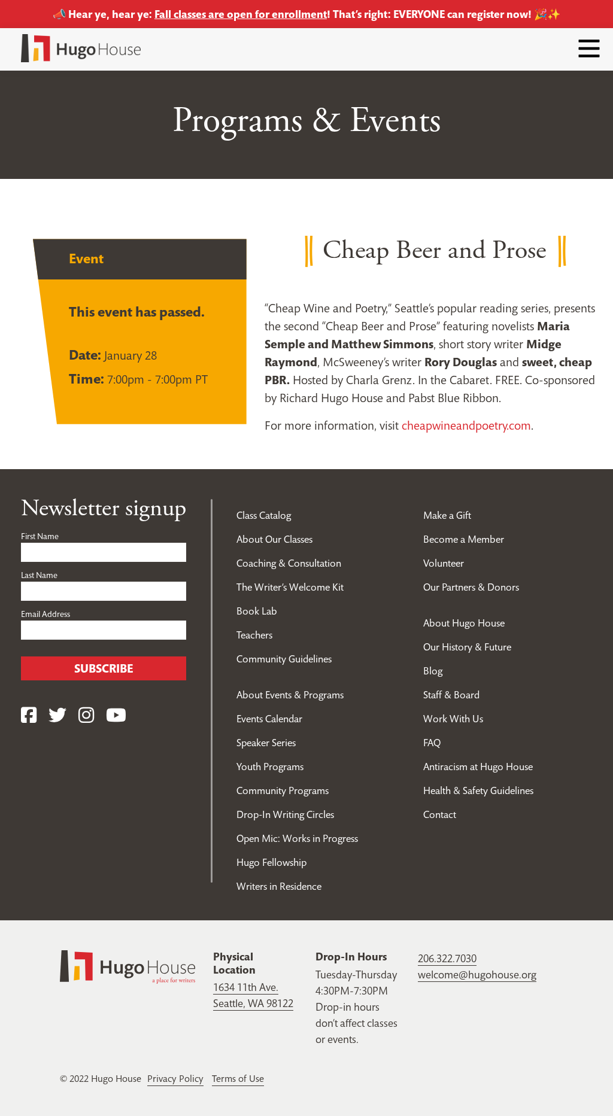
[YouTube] (116, 715)
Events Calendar (269, 718)
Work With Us (453, 718)
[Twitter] (57, 715)
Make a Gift (447, 515)
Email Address (45, 614)
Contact (439, 814)
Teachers (254, 634)
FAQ (432, 742)
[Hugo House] (127, 966)
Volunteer (443, 563)
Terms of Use (238, 1078)
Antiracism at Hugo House (478, 766)
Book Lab (256, 611)
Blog (432, 670)
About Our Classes (274, 539)
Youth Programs (270, 766)
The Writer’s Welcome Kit (290, 587)
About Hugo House (464, 623)
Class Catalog (263, 515)
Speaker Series (266, 742)
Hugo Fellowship (271, 862)
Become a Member (463, 539)
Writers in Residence (278, 886)
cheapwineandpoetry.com (466, 425)
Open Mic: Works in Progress (297, 838)
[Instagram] (86, 715)
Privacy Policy (175, 1078)
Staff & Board (451, 694)
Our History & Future (467, 646)
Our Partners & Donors (471, 587)
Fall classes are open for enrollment (240, 14)
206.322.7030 (447, 958)
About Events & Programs (290, 694)
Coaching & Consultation (288, 563)
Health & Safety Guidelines (478, 790)
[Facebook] (29, 715)
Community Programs (282, 790)
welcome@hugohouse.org (477, 974)
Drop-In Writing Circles (285, 814)
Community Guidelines (284, 658)
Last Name (39, 575)
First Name (40, 536)
